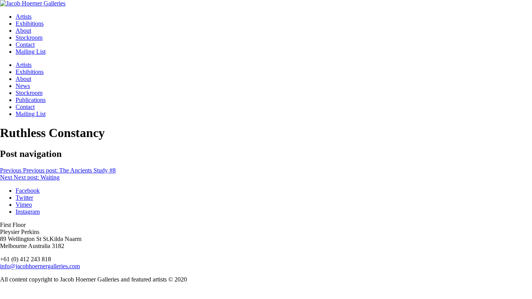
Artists (24, 16)
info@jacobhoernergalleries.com (40, 266)
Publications (31, 100)
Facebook (28, 190)
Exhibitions (30, 23)
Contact (25, 44)
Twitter (24, 197)
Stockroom (29, 37)
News (23, 86)
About (23, 30)
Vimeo (24, 204)
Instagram (28, 211)
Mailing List (31, 51)
